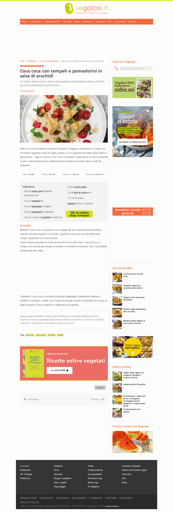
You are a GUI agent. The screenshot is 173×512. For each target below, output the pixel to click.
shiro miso (80, 187)
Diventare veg (95, 478)
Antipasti (58, 466)
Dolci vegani (60, 482)
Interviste (126, 474)
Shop (124, 482)
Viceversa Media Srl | (112, 506)
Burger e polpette (62, 478)
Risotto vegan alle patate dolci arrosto (134, 310)
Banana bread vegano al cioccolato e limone (134, 322)
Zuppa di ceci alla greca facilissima (134, 298)
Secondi (58, 474)
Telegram (62, 498)
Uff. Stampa (26, 474)
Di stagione (100, 22)
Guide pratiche (95, 470)
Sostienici (132, 22)
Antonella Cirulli (28, 91)
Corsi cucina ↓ (36, 22)
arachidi (46, 217)
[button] (59, 370)
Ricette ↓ (24, 22)
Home (22, 61)
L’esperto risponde (131, 466)
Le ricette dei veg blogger (48, 61)
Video (91, 466)
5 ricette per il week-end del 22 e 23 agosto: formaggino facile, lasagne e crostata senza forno (134, 401)
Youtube (111, 498)
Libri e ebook (120, 22)
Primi (56, 470)
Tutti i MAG (67, 22)
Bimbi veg (93, 482)
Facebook (95, 498)
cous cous (37, 191)
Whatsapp (46, 498)
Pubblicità (25, 478)
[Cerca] (116, 68)
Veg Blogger (31, 61)
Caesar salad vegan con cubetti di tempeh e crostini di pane (133, 375)
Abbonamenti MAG (52, 22)
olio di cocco (81, 192)
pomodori (37, 206)
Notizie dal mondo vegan (134, 470)
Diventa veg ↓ (87, 22)
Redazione (25, 470)
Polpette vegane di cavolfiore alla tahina (132, 286)
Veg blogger (60, 486)
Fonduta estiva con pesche (132, 410)
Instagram (79, 498)
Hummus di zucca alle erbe (133, 275)
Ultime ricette (121, 367)
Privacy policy (29, 502)
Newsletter (28, 498)
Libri (124, 478)
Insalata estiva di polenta (134, 384)
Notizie (77, 22)
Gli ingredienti (95, 474)
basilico (72, 203)
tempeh (36, 201)
